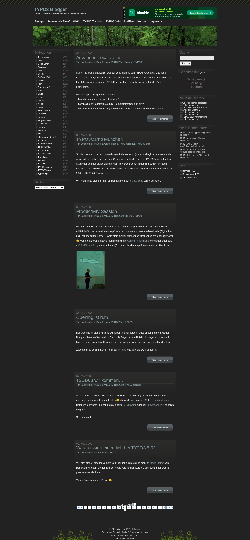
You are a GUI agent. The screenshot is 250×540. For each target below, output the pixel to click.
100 (154, 507)
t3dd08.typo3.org (89, 245)
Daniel (79, 72)
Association (43, 57)
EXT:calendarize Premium (194, 107)
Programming (44, 120)
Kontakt (142, 21)
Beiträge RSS (188, 171)
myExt (41, 100)
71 (129, 507)
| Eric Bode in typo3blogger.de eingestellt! (192, 145)
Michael (159, 400)
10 (94, 507)
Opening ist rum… (94, 317)
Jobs (40, 90)
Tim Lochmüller (84, 62)
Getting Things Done (138, 240)
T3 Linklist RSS (189, 177)
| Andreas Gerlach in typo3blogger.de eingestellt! (192, 150)
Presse (41, 117)
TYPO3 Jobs (113, 21)
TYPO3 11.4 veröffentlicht (194, 117)
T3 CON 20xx (44, 147)
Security (42, 130)
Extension (42, 80)
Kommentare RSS (190, 174)
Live (40, 97)
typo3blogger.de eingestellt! (195, 103)
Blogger (39, 21)
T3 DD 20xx (117, 62)
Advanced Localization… (101, 57)
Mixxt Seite (137, 180)
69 (119, 507)
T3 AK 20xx (43, 140)
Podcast (42, 114)
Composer (43, 67)
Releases (42, 124)
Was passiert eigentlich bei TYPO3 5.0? (116, 447)
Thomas (122, 349)
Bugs (40, 60)
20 (99, 507)
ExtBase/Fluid (44, 77)
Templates (43, 157)
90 (149, 507)
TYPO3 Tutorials (93, 21)
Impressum (156, 21)
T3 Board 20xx (45, 143)
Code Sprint (43, 64)
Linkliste (129, 21)
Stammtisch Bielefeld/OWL (63, 21)
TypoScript (43, 173)
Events (106, 62)
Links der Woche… (191, 105)
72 (134, 507)
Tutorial (129, 62)
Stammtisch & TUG (47, 137)
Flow (104, 452)
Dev (98, 62)
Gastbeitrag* (44, 87)
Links (40, 94)
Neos (40, 104)
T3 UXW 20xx (44, 153)
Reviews (42, 127)
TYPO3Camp (143, 143)
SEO (40, 134)
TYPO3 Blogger (50, 9)
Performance (44, 110)
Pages (114, 143)
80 (144, 507)
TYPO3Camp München (99, 139)
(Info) (202, 72)
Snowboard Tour (155, 405)
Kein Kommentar (160, 119)
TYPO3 (138, 62)
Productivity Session (96, 211)
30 (104, 507)
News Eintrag (157, 463)
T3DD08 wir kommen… (99, 380)
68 (114, 507)
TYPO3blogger (127, 143)
